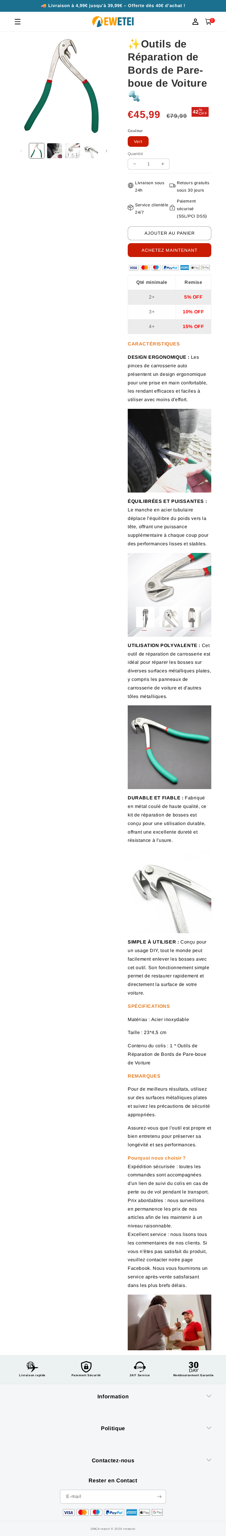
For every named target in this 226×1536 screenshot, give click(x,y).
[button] (208, 21)
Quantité (135, 154)
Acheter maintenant (169, 250)
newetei (129, 1528)
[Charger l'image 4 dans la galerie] (90, 150)
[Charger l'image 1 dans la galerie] (36, 150)
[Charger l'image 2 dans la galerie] (54, 150)
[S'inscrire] (159, 1497)
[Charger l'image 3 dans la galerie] (72, 150)
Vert (138, 141)
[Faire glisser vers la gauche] (21, 150)
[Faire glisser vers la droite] (106, 150)
